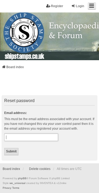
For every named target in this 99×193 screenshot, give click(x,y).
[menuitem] (7, 188)
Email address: (15, 113)
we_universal (17, 183)
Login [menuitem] (80, 6)
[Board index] (49, 36)
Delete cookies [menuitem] (39, 169)
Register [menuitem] (57, 6)
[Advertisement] (49, 83)
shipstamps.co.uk (24, 56)
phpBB (22, 178)
